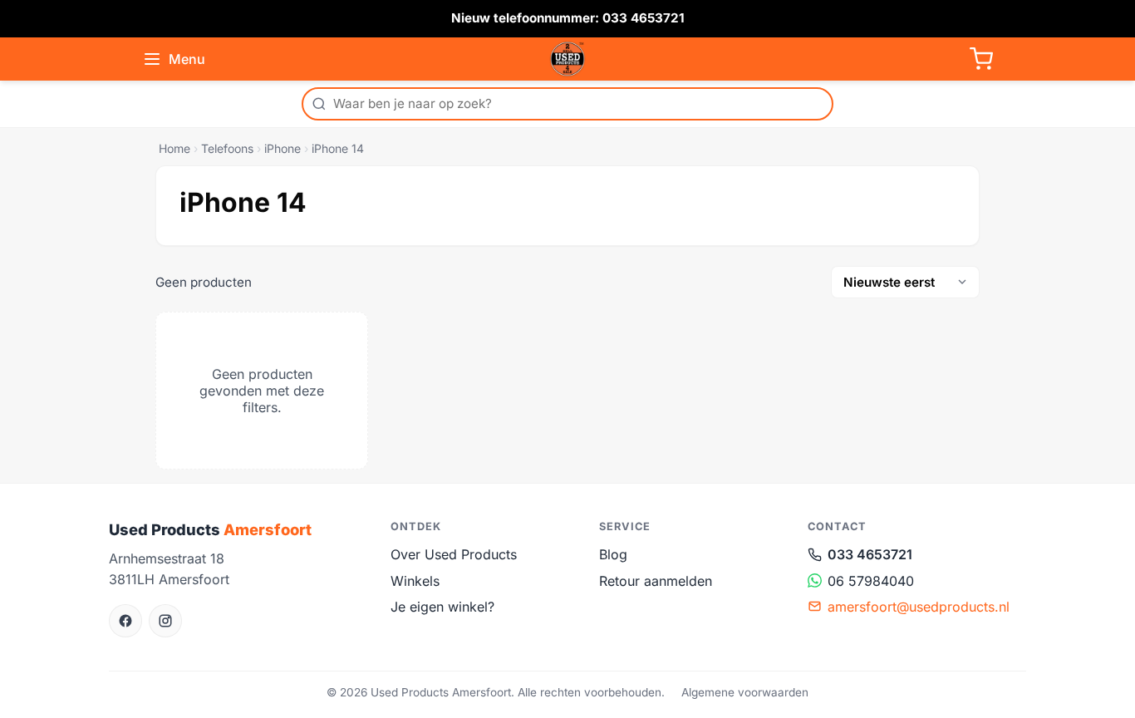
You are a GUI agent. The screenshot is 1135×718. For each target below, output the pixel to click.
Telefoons (227, 148)
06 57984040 (871, 581)
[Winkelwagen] (981, 59)
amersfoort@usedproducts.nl (919, 606)
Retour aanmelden (655, 581)
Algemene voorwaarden (744, 692)
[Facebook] (125, 620)
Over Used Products (454, 554)
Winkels (415, 581)
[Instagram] (165, 620)
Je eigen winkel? (442, 606)
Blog (613, 554)
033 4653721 (870, 554)
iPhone (282, 148)
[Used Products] (567, 59)
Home (174, 148)
